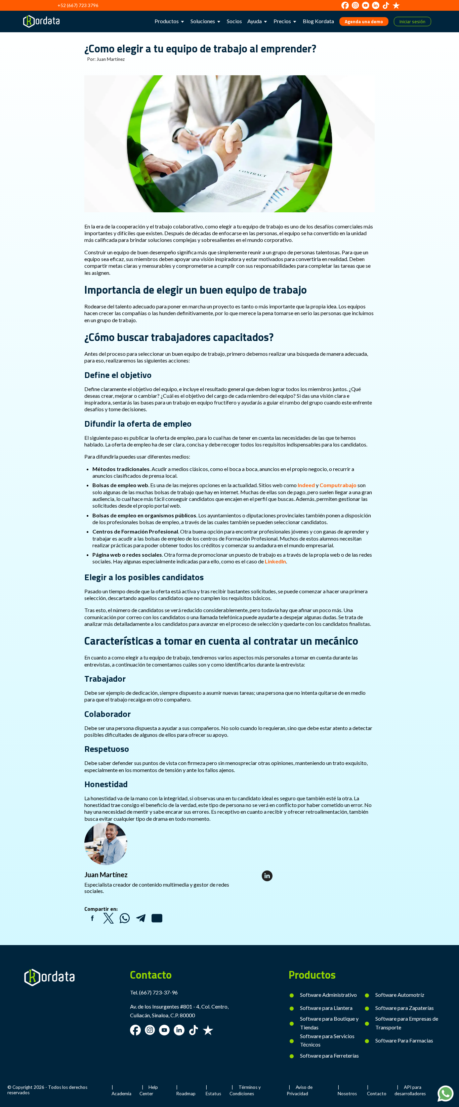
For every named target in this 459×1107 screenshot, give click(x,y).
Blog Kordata (318, 21)
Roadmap (186, 1093)
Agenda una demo (364, 21)
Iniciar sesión (412, 21)
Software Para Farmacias (404, 1040)
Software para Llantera (326, 1008)
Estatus (213, 1093)
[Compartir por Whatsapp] (124, 918)
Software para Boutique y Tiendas (329, 1022)
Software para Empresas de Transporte (406, 1022)
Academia (121, 1093)
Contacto (376, 1093)
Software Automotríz (399, 994)
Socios (234, 21)
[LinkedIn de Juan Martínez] (267, 875)
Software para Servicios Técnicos (327, 1040)
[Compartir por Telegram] (140, 918)
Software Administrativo (328, 994)
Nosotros (347, 1093)
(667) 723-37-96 (158, 992)
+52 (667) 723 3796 (77, 5)
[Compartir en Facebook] (92, 918)
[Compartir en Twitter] (108, 918)
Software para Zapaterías (404, 1008)
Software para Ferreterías (329, 1055)
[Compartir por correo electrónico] (157, 918)
